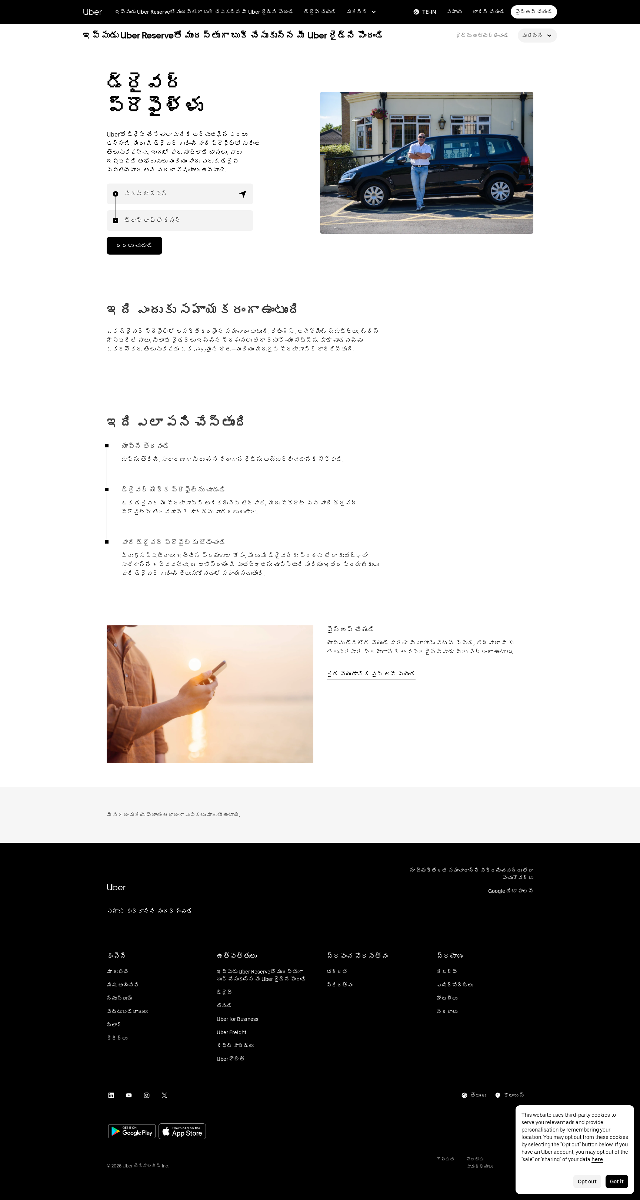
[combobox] (124, 193)
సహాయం (454, 12)
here (597, 1159)
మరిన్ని (357, 12)
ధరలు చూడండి (134, 245)
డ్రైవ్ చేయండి (320, 12)
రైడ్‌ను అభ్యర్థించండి (482, 35)
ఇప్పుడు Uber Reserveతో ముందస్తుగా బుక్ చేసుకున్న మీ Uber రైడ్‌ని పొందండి (204, 12)
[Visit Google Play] (132, 1132)
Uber (92, 11)
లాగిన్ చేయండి (489, 12)
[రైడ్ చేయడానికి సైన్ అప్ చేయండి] (210, 694)
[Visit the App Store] (182, 1132)
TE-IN (429, 12)
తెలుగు (478, 1095)
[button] (243, 193)
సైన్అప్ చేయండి (534, 12)
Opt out (587, 1181)
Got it (617, 1181)
